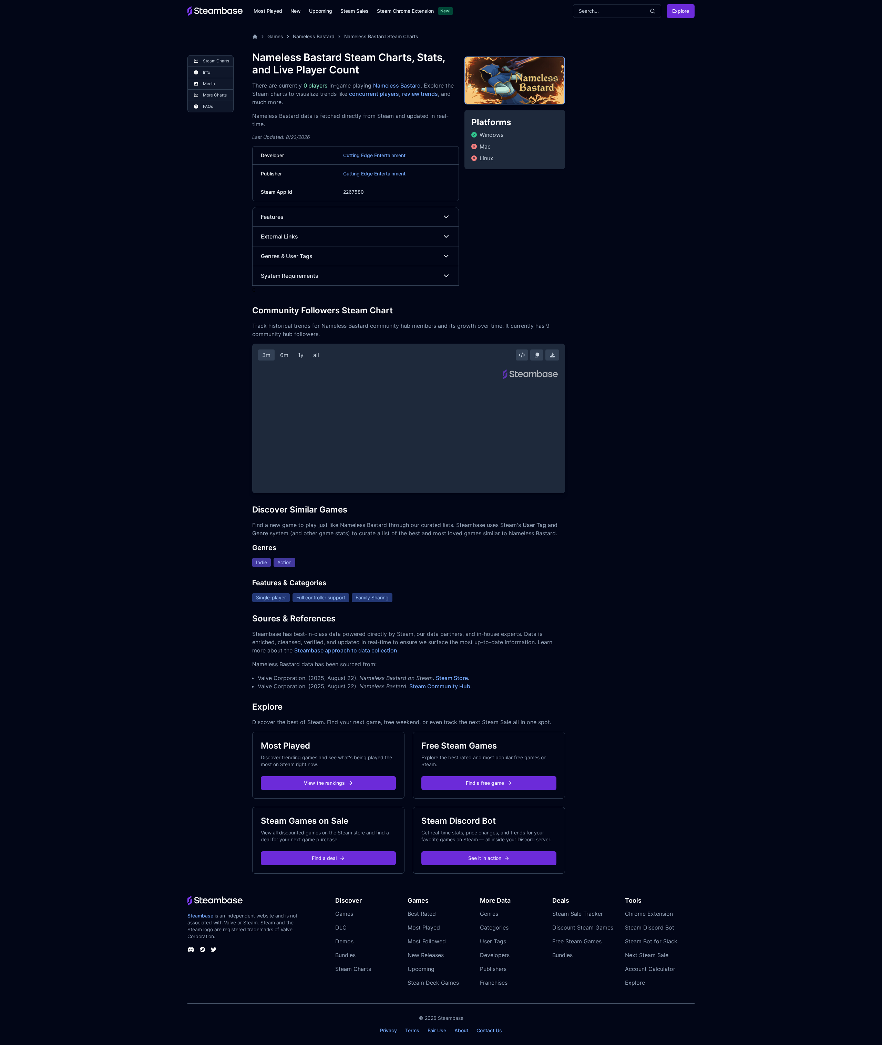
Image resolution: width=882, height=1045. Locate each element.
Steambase (200, 916)
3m (266, 355)
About (461, 1030)
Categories (494, 927)
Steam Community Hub (439, 686)
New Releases (426, 955)
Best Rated (422, 913)
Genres (489, 913)
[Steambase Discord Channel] (190, 949)
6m (284, 355)
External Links (279, 236)
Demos (344, 941)
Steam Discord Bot (649, 927)
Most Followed (427, 941)
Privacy (388, 1030)
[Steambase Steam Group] (202, 949)
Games (275, 36)
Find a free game (485, 783)
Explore (680, 11)
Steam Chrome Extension (405, 11)
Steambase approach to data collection (345, 650)
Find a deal (324, 858)
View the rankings (324, 783)
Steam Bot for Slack (651, 941)
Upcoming (320, 11)
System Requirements (289, 275)
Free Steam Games (577, 941)
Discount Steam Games (582, 927)
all (316, 355)
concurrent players (374, 93)
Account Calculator (650, 968)
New (295, 11)
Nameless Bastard (314, 36)
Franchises (493, 982)
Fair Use (437, 1030)
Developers (495, 955)
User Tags (493, 941)
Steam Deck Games (433, 982)
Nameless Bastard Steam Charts (381, 36)
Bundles (345, 955)
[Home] (255, 36)
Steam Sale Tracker (577, 913)
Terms (412, 1030)
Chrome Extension (649, 913)
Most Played (268, 11)
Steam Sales (354, 11)
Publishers (493, 968)
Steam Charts (353, 968)
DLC (341, 927)
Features (272, 216)
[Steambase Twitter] (213, 949)
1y (301, 355)
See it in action (484, 858)
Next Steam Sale (646, 955)
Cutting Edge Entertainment (374, 155)
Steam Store (452, 677)
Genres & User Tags (286, 256)
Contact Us (489, 1030)
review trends (420, 93)
